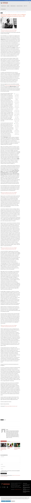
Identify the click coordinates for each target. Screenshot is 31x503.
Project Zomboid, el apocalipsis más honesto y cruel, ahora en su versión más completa (26, 487)
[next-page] (2, 451)
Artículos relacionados (3, 441)
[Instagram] (25, 0)
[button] (29, 2)
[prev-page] (1, 451)
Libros (3, 11)
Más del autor (8, 441)
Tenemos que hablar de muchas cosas (11, 85)
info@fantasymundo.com (18, 489)
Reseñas (6, 11)
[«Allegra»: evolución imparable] (10, 445)
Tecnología (3, 9)
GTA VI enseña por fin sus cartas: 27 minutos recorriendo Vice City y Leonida (26, 485)
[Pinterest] (5, 425)
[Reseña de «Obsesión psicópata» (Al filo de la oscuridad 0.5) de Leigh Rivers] (3, 445)
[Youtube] (29, 0)
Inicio (1, 11)
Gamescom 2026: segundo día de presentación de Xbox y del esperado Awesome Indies (26, 492)
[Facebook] (24, 0)
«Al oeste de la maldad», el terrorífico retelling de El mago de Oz (17, 448)
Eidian (2, 17)
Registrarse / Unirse (3, 0)
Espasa (19, 85)
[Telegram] (27, 0)
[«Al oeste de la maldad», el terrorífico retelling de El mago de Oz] (17, 445)
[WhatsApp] (7, 425)
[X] (28, 0)
